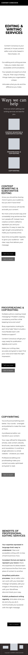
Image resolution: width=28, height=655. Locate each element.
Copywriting (14, 171)
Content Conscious (9, 3)
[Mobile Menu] (26, 2)
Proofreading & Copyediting (14, 152)
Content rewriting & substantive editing (14, 133)
